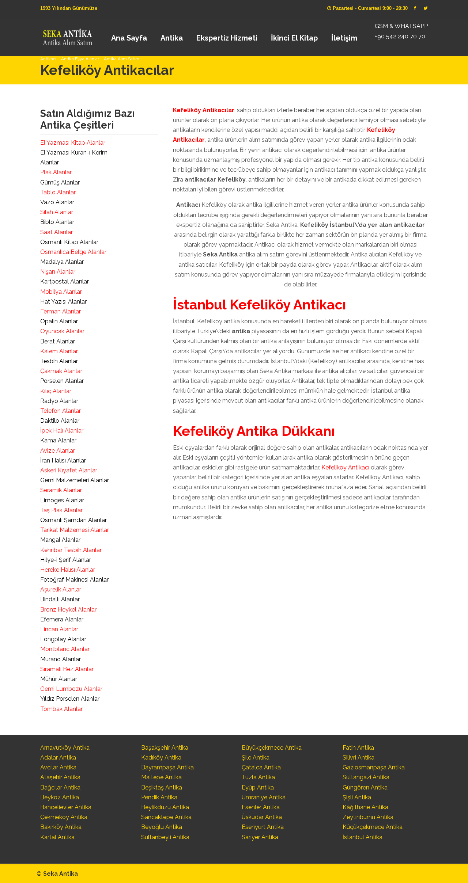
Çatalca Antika (261, 767)
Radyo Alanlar (59, 400)
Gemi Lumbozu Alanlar (71, 688)
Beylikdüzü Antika (165, 807)
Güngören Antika (365, 787)
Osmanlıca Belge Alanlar (73, 251)
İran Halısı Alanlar (63, 460)
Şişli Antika (357, 797)
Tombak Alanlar (61, 708)
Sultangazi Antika (366, 777)
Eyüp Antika (258, 787)
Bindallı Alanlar (60, 599)
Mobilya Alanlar (61, 291)
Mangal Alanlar (60, 539)
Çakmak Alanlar (61, 371)
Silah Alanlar (56, 212)
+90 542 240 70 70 (400, 36)
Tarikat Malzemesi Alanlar (74, 529)
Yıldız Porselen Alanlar (69, 698)
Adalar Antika (58, 757)
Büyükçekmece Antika (272, 747)
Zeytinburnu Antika (368, 817)
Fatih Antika (358, 747)
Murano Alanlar (60, 659)
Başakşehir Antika (164, 747)
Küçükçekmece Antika (373, 826)
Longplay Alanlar (63, 639)
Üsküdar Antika (262, 817)
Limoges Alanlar (62, 500)
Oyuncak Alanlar (62, 331)
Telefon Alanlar (60, 410)
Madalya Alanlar (62, 261)
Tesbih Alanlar (59, 361)
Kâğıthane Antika (365, 807)
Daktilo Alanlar (59, 420)
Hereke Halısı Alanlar (67, 569)
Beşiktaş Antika (161, 787)
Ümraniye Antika (264, 797)
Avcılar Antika (58, 767)
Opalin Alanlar (59, 321)
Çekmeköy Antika (63, 817)
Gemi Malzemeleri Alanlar (74, 480)
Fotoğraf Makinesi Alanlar (74, 579)
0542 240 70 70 (67, 35)
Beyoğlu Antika (161, 826)
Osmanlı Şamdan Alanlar (73, 520)
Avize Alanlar (57, 450)
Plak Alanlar (56, 172)
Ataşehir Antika (60, 777)
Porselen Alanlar (62, 380)
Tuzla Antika (258, 777)
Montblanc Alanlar (65, 649)
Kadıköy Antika (161, 757)
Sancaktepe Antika (166, 817)
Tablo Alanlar (58, 192)
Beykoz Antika (59, 797)
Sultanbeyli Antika (165, 837)
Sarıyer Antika (260, 837)
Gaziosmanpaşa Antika (374, 767)
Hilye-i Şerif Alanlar (65, 559)
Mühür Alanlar (58, 678)
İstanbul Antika (362, 837)
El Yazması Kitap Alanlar (72, 142)
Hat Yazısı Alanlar (63, 301)
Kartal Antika (57, 837)
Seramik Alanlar (61, 490)
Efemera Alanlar (61, 619)
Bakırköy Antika (61, 826)
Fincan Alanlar (59, 629)
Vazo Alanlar (57, 202)
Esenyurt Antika (263, 826)
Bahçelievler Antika (65, 807)
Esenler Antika (261, 807)
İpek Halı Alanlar (61, 430)
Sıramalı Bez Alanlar (67, 669)
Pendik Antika (159, 797)
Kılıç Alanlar (55, 391)
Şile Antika (255, 757)
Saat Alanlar (56, 232)
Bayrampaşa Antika (167, 767)
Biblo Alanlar (57, 221)
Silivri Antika (358, 757)
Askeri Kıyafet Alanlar (68, 470)
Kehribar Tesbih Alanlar (71, 550)
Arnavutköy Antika (65, 747)
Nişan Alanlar (57, 271)
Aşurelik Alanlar (60, 589)
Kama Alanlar (58, 440)
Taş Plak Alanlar (61, 510)
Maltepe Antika (161, 777)
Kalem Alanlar (59, 351)
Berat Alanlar (57, 341)
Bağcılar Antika (60, 787)
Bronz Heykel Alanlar (68, 609)
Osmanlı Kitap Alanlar (69, 242)
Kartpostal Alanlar (64, 281)
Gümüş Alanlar (60, 182)
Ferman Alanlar (60, 311)
